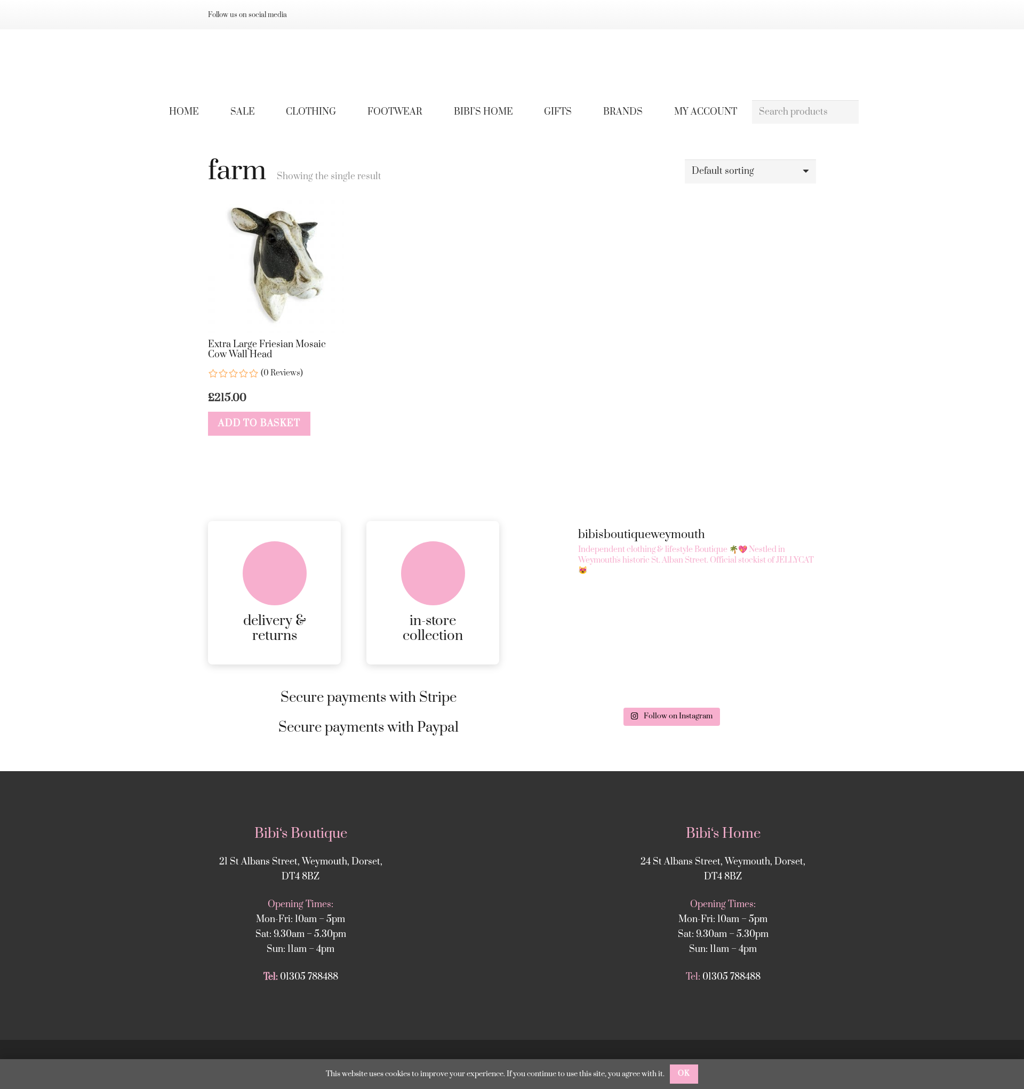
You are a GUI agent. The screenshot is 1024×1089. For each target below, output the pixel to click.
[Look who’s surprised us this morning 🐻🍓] (571, 672)
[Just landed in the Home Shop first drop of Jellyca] (571, 615)
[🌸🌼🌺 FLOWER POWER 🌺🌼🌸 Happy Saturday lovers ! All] (769, 615)
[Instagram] (307, 14)
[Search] (847, 112)
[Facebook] (324, 14)
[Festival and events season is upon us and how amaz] (670, 672)
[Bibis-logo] (512, 64)
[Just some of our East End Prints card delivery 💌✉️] (670, 615)
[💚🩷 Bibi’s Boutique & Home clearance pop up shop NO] (769, 672)
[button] (343, 112)
